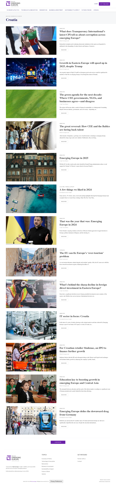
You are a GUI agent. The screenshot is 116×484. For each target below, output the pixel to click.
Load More (58, 442)
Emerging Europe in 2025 (74, 158)
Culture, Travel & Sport (67, 186)
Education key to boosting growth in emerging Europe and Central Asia (80, 381)
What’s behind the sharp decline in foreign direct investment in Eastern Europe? (83, 286)
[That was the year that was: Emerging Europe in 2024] (31, 230)
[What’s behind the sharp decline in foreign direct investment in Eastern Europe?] (31, 293)
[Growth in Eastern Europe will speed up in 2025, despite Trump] (31, 72)
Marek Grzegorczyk (64, 40)
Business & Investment (56, 10)
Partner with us (81, 458)
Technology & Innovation (29, 10)
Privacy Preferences (56, 481)
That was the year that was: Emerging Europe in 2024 (81, 223)
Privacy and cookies (105, 479)
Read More (64, 49)
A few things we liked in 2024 (76, 189)
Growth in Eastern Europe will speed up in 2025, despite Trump (83, 64)
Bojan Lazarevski (64, 259)
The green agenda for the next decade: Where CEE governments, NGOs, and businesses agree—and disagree (81, 98)
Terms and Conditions (104, 481)
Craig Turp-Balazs (64, 104)
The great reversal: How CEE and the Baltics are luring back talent (85, 128)
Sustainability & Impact (72, 10)
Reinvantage (33, 481)
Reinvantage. (15, 466)
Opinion (96, 10)
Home (96, 3)
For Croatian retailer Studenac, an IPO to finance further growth (83, 349)
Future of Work (86, 10)
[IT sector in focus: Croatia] (31, 325)
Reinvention (43, 10)
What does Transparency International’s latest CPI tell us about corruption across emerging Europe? (82, 35)
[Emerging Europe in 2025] (31, 167)
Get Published (104, 4)
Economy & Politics (13, 10)
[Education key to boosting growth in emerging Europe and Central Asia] (31, 388)
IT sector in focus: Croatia (74, 316)
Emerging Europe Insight (66, 192)
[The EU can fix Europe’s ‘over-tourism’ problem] (31, 262)
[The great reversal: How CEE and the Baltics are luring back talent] (31, 135)
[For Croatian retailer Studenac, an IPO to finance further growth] (31, 357)
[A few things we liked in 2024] (31, 198)
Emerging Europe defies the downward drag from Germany (84, 413)
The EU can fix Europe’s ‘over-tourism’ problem (82, 254)
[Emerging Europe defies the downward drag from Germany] (31, 420)
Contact (79, 461)
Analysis (62, 28)
